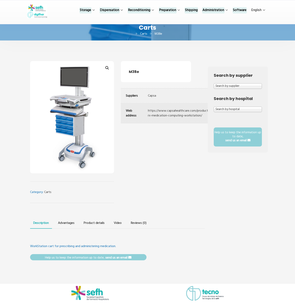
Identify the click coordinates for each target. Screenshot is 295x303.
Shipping (191, 10)
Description (41, 223)
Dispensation (109, 10)
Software (239, 10)
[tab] (41, 223)
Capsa (152, 95)
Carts (47, 192)
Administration (213, 10)
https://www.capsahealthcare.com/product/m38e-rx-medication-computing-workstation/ (183, 113)
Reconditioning (139, 10)
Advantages (66, 223)
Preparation (167, 10)
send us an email (116, 257)
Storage (85, 10)
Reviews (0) (138, 223)
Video (118, 223)
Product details (94, 223)
